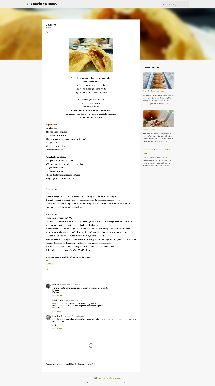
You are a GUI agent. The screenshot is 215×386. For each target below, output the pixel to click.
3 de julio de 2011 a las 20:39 (74, 316)
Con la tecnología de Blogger (109, 378)
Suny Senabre (58, 316)
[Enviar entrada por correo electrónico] (47, 261)
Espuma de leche (149, 129)
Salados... (50, 263)
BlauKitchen (57, 300)
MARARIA (56, 285)
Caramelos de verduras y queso (154, 91)
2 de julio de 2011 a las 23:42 (73, 300)
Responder (57, 295)
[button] (47, 31)
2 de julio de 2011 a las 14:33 (71, 284)
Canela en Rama (44, 4)
